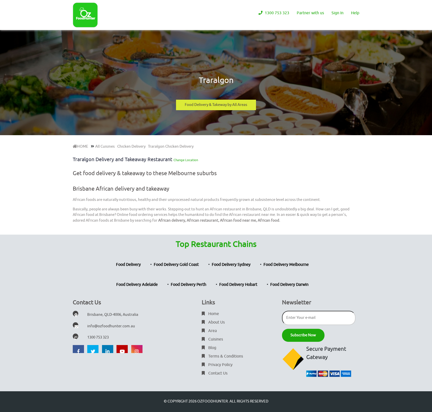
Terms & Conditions (225, 356)
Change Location (186, 160)
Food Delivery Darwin (289, 284)
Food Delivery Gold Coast (176, 264)
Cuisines (215, 339)
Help (355, 12)
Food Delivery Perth (188, 284)
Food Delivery (128, 264)
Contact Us (217, 373)
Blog (211, 347)
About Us (216, 322)
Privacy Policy (219, 364)
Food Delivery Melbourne (286, 264)
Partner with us (310, 12)
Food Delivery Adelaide (137, 284)
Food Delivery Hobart (238, 284)
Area (212, 330)
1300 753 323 (276, 12)
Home (213, 313)
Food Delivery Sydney (231, 264)
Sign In (338, 12)
